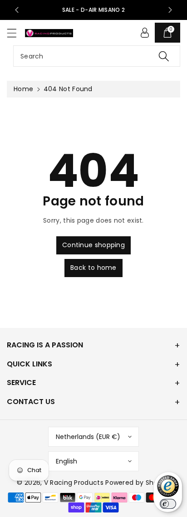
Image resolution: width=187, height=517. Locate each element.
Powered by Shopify (137, 482)
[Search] (164, 56)
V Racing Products (73, 482)
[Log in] (145, 33)
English (66, 461)
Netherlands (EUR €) (88, 436)
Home (23, 88)
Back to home (93, 267)
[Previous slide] (17, 10)
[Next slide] (170, 10)
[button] (16, 33)
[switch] (168, 504)
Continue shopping (93, 244)
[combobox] (97, 56)
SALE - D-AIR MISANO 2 (93, 10)
